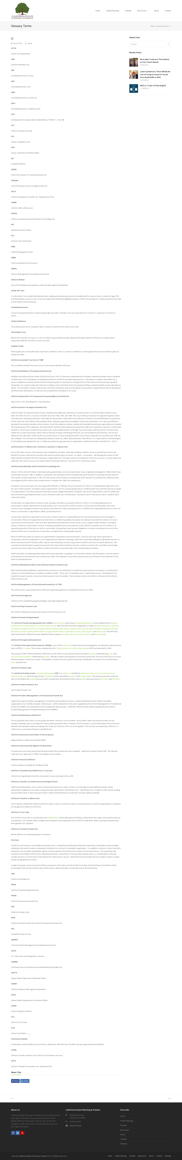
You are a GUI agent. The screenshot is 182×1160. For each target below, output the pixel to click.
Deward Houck (76, 1125)
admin (29, 43)
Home (152, 26)
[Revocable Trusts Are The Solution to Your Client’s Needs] (133, 62)
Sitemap (123, 1143)
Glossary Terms (162, 26)
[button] (15, 1081)
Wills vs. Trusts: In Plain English (153, 85)
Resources (124, 1130)
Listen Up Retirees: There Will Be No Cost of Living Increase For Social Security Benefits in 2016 (155, 74)
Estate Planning (126, 1121)
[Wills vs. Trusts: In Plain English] (133, 89)
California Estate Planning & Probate (32, 1156)
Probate (123, 1125)
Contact (123, 1139)
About (122, 1134)
